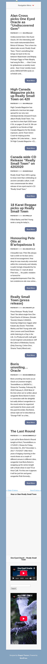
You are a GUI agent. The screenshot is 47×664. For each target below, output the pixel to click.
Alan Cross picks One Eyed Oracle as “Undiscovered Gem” (22, 22)
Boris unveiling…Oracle (19, 367)
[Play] (13, 578)
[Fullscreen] (34, 578)
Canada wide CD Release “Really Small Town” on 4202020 (23, 162)
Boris (20, 33)
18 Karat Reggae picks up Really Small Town (23, 208)
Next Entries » (35, 490)
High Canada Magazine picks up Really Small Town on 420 (22, 94)
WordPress (23, 658)
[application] (23, 573)
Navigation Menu (24, 5)
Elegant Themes (23, 655)
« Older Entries (12, 490)
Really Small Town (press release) (20, 300)
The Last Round (22, 431)
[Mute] (31, 578)
